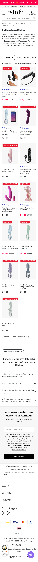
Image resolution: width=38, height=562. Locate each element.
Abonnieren (19, 456)
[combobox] (17, 18)
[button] (36, 2)
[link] (4, 23)
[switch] (5, 554)
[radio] (2, 89)
